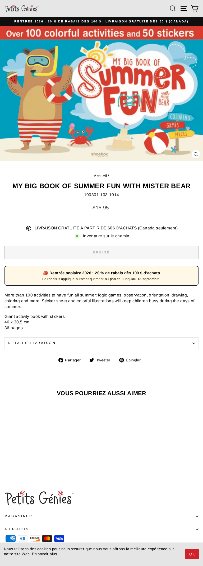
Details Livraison (32, 343)
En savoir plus (44, 554)
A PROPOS (16, 529)
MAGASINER (18, 516)
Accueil (100, 176)
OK (192, 554)
